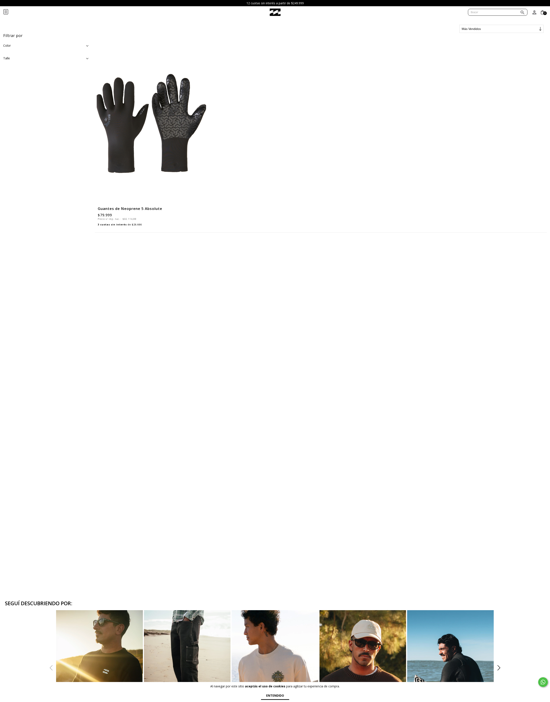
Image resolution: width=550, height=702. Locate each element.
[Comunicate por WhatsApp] (543, 682)
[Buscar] (522, 13)
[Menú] (9, 12)
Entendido (275, 695)
